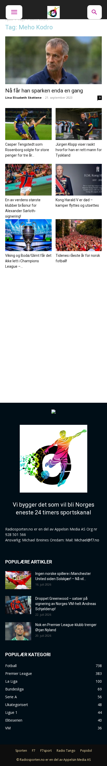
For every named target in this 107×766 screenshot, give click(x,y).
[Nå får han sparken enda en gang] (53, 60)
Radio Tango (66, 750)
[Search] (94, 12)
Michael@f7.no (86, 539)
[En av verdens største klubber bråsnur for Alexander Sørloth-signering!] (28, 180)
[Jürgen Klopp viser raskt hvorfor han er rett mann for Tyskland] (79, 124)
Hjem (9, 19)
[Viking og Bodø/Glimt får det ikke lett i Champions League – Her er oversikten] (28, 235)
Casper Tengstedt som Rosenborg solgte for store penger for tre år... (27, 149)
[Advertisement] (53, 331)
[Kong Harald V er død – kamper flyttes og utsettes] (79, 180)
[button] (14, 12)
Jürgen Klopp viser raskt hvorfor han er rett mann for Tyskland (79, 149)
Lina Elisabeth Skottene (23, 97)
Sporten (21, 750)
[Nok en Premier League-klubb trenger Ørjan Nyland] (18, 631)
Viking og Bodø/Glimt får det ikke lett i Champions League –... (28, 260)
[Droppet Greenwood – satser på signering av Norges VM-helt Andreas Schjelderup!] (18, 605)
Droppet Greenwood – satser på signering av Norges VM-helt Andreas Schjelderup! (65, 603)
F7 (33, 750)
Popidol (86, 750)
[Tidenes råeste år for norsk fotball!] (79, 235)
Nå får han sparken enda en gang (44, 91)
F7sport (46, 750)
